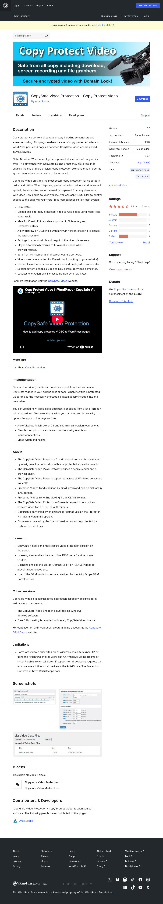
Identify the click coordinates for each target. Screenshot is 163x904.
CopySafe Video (57, 280)
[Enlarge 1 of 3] (51, 693)
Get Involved (104, 851)
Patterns (45, 866)
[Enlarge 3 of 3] (97, 736)
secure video (142, 176)
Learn (72, 851)
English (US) (144, 162)
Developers (75, 861)
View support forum (120, 269)
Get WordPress (148, 5)
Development (77, 115)
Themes (45, 856)
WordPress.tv (77, 866)
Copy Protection (35, 367)
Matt (129, 856)
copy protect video (140, 170)
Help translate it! (105, 25)
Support (145, 115)
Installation (55, 115)
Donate (102, 861)
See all (146, 242)
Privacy (17, 866)
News (16, 856)
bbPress (131, 861)
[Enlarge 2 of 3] (97, 693)
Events (100, 856)
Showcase (46, 851)
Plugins (44, 861)
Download (142, 98)
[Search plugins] (46, 36)
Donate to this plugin (121, 301)
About (16, 851)
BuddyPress (133, 866)
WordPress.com (135, 851)
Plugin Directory (21, 16)
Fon (45, 884)
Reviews (36, 115)
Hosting (17, 861)
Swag (101, 866)
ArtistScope (42, 101)
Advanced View (118, 185)
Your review (116, 242)
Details (20, 115)
